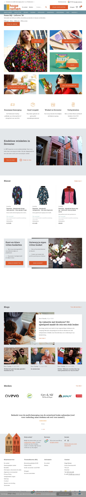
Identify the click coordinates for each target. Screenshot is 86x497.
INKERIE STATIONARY (70, 41)
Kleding (33, 12)
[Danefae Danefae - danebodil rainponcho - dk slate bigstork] (43, 195)
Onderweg (50, 12)
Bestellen (6, 467)
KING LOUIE (38, 41)
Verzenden (7, 485)
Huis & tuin (17, 12)
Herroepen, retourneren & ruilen (12, 470)
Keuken (26, 12)
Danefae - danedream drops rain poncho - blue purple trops (16, 209)
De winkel (24, 7)
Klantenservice (62, 2)
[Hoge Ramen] (12, 7)
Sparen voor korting (9, 483)
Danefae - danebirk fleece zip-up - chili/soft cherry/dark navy (68, 210)
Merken (31, 7)
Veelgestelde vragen (9, 476)
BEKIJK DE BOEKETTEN (14, 263)
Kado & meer (8, 12)
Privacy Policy (7, 474)
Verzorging (60, 12)
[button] (41, 429)
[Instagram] (68, 441)
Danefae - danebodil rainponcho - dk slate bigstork (43, 209)
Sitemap (6, 479)
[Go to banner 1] (25, 51)
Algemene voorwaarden (10, 472)
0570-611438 (70, 472)
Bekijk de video (27, 160)
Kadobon (75, 12)
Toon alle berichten (75, 307)
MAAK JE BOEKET (38, 263)
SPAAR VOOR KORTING (58, 7)
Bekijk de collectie (12, 24)
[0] (79, 7)
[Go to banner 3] (66, 62)
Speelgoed (41, 12)
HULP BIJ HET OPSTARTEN (17, 87)
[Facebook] (65, 441)
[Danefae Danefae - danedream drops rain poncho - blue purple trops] (16, 195)
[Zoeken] (46, 7)
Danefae (8, 206)
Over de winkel (10, 160)
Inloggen (26, 471)
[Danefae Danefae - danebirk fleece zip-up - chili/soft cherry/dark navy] (68, 195)
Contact (6, 481)
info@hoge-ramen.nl (74, 474)
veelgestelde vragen (29, 442)
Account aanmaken (29, 473)
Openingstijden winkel (10, 465)
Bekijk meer (77, 181)
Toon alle (78, 386)
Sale (67, 12)
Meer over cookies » (78, 494)
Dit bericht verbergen (64, 494)
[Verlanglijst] (77, 7)
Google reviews (77, 2)
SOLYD (72, 65)
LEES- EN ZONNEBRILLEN (69, 85)
